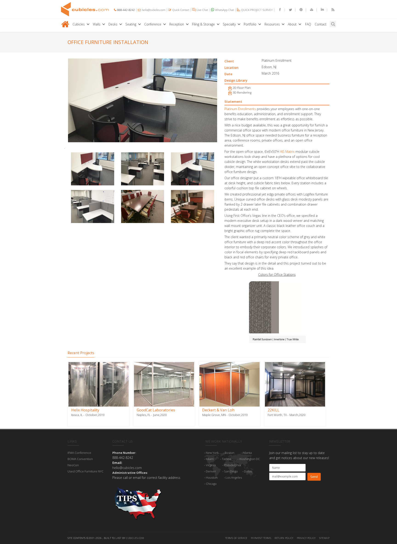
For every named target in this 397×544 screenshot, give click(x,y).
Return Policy (284, 538)
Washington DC (249, 459)
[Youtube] (309, 10)
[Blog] (331, 10)
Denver (211, 471)
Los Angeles (234, 477)
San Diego (231, 471)
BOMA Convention (80, 459)
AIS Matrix (287, 151)
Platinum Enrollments (240, 109)
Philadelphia (232, 465)
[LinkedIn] (320, 10)
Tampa (226, 459)
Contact (320, 24)
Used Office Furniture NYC (85, 471)
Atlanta (247, 453)
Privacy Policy (306, 538)
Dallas (248, 471)
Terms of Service (236, 538)
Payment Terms (261, 538)
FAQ (308, 24)
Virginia (211, 465)
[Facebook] (278, 10)
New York (212, 453)
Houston (212, 477)
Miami (210, 459)
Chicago (211, 484)
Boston (229, 453)
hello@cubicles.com (127, 468)
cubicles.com (135, 538)
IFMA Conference (79, 453)
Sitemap (324, 538)
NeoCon (73, 465)
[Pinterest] (299, 10)
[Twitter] (288, 10)
